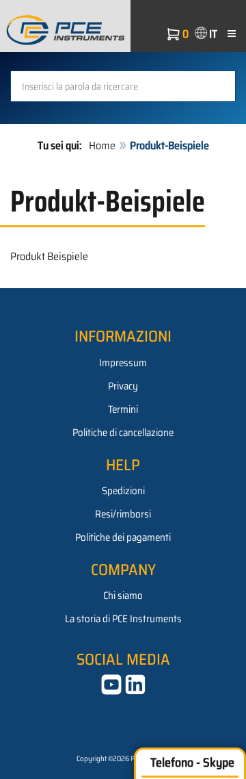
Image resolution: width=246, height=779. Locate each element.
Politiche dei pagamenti (123, 537)
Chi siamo (123, 595)
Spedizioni (123, 491)
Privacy (123, 386)
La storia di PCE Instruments (123, 619)
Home (102, 145)
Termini (123, 409)
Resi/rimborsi (123, 514)
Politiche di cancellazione (123, 432)
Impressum (123, 363)
